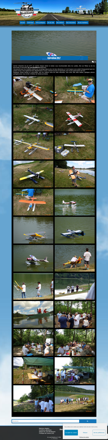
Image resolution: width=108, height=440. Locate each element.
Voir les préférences (98, 432)
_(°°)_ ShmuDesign (54, 438)
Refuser (85, 432)
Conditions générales (45, 430)
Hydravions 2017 (54, 58)
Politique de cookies (84, 437)
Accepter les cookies (71, 432)
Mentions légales (44, 428)
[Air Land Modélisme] (27, 11)
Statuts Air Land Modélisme (47, 431)
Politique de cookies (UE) (46, 433)
